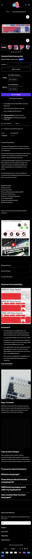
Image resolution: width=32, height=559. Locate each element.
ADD (12, 79)
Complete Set (14, 133)
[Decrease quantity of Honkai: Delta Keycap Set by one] (9, 64)
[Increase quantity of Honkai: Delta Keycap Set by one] (29, 64)
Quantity (3, 64)
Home (7, 11)
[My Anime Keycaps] (16, 5)
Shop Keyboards (6, 363)
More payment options (16, 98)
